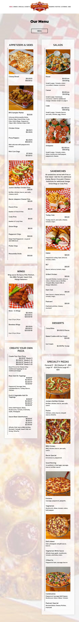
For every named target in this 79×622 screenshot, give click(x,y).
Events (27, 7)
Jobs (69, 7)
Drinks (15, 7)
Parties (57, 7)
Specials (21, 7)
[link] (39, 7)
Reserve (52, 7)
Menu (11, 7)
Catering (64, 7)
